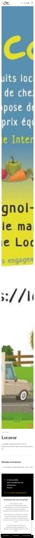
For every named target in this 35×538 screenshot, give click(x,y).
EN (26, 3)
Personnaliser (16, 536)
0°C (22, 3)
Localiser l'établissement (17, 493)
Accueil (3, 432)
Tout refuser (6, 536)
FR (28, 3)
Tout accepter (26, 536)
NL (24, 3)
